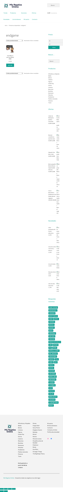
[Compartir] (10, 489)
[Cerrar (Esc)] (14, 489)
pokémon (51, 321)
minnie (54, 347)
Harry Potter (36, 428)
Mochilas (50, 91)
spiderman (52, 333)
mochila (51, 324)
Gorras (50, 85)
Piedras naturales (52, 99)
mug (56, 362)
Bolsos (50, 78)
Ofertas (34, 13)
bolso (51, 330)
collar (51, 393)
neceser (51, 370)
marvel (51, 368)
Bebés (49, 76)
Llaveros (50, 87)
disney (51, 319)
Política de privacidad (53, 432)
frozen (56, 345)
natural (51, 327)
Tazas (49, 102)
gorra (51, 362)
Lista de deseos (16, 19)
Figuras (50, 81)
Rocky (34, 447)
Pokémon (35, 445)
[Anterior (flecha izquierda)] (2, 491)
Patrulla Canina (54, 350)
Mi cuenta (26, 19)
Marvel (35, 434)
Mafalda (35, 432)
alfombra (52, 385)
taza (56, 359)
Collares (50, 79)
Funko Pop (51, 83)
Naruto (35, 436)
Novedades (6, 19)
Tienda (5, 13)
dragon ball (53, 310)
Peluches (50, 95)
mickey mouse (53, 316)
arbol (56, 319)
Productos (13, 13)
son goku (52, 336)
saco (50, 388)
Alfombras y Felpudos (53, 74)
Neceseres (50, 93)
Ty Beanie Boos (53, 402)
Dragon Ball (36, 425)
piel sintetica (53, 353)
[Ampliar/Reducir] (2, 489)
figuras (51, 359)
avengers (52, 313)
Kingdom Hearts (37, 430)
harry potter (53, 307)
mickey (51, 405)
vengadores (52, 356)
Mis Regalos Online (8, 478)
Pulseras (50, 101)
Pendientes (51, 97)
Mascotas (50, 89)
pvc (50, 347)
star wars (52, 373)
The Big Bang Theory (39, 454)
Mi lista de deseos (52, 425)
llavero (51, 382)
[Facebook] (51, 438)
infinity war (52, 376)
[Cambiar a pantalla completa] (6, 489)
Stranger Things (37, 451)
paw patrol (52, 379)
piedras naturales (54, 342)
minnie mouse (53, 396)
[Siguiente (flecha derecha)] (6, 491)
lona (50, 345)
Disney (34, 423)
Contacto (34, 19)
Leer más (10, 65)
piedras (51, 365)
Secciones (24, 13)
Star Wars (35, 449)
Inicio (6, 25)
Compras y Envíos (52, 430)
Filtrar (54, 47)
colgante (52, 399)
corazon (51, 339)
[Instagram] (48, 438)
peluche (51, 391)
